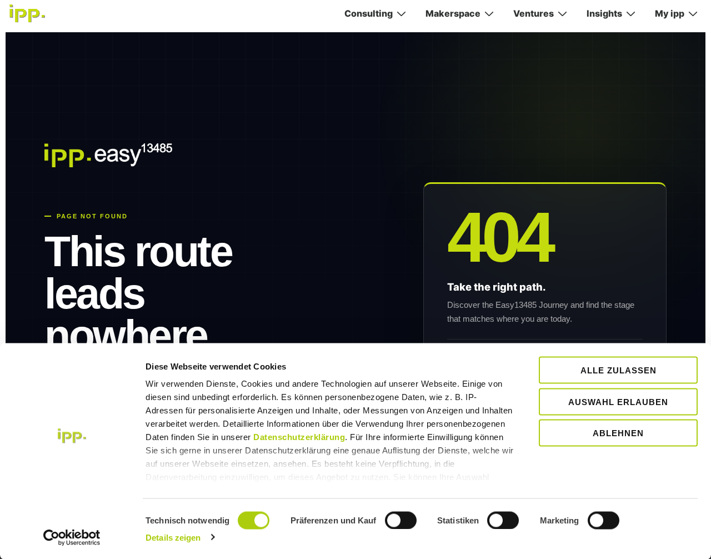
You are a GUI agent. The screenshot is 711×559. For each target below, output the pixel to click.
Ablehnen (618, 433)
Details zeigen (173, 537)
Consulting (368, 13)
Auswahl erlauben (618, 401)
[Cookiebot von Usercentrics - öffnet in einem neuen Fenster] (72, 537)
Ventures (533, 13)
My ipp (669, 13)
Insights (604, 13)
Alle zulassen (618, 370)
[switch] (401, 520)
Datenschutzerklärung (299, 437)
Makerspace (452, 13)
